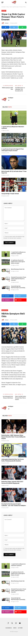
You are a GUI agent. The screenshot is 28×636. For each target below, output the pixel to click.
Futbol (4, 10)
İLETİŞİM (20, 627)
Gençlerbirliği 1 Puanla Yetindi (10, 193)
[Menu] (2, 2)
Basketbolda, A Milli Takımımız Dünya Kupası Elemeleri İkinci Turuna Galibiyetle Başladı (13, 437)
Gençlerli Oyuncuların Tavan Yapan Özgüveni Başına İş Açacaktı (18, 279)
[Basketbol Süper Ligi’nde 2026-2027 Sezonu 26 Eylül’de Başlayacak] (14, 473)
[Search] (26, 2)
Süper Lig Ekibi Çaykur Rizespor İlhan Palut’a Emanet (20, 398)
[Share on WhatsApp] (22, 27)
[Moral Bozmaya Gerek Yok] (6, 271)
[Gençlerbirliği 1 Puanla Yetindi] (14, 185)
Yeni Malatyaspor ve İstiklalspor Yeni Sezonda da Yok (20, 89)
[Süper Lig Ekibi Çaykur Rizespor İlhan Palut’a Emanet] (14, 39)
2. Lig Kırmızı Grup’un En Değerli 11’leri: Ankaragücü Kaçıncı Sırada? (18, 262)
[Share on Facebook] (5, 27)
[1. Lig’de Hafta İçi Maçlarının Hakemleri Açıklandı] (14, 118)
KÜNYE (15, 627)
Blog (7, 6)
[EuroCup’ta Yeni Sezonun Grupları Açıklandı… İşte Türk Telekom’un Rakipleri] (14, 495)
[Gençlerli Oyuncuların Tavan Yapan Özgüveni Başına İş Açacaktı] (6, 279)
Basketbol (4, 310)
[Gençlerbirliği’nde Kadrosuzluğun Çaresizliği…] (6, 288)
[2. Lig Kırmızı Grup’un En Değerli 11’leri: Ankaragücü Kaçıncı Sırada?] (14, 140)
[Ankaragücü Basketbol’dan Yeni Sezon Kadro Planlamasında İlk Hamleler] (14, 450)
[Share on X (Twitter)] (14, 27)
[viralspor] (14, 2)
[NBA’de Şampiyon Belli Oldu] (14, 335)
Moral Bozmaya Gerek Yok (17, 269)
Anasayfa (3, 6)
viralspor (7, 23)
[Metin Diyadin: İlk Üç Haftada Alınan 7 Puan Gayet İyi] (14, 162)
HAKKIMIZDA (9, 627)
